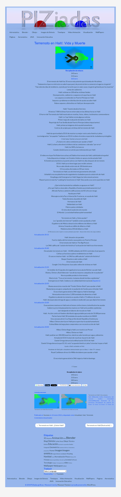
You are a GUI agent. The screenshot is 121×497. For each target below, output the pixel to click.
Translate (60, 474)
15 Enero (74, 76)
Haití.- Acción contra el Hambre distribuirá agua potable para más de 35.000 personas (74, 313)
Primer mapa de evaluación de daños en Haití (74, 120)
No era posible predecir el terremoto (74, 275)
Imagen (58, 450)
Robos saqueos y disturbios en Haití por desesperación (74, 103)
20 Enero (74, 383)
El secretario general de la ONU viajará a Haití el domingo (74, 292)
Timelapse (61, 32)
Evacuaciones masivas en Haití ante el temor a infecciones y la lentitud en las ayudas (74, 305)
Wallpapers (58, 466)
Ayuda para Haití (74, 193)
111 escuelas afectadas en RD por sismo (74, 169)
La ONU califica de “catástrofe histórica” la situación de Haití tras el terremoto (74, 245)
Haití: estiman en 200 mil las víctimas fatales (74, 92)
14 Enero (74, 73)
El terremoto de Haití (74, 262)
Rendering (62, 459)
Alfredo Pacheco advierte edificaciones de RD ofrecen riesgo (74, 191)
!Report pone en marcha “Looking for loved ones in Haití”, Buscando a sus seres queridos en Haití (74, 180)
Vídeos (70, 463)
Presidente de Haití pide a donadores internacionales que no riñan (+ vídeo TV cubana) (74, 349)
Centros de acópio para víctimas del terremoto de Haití (74, 128)
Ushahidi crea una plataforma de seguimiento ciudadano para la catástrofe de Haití (74, 174)
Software (74, 460)
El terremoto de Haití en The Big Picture (74, 243)
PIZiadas (47, 460)
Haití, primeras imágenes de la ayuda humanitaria (74, 125)
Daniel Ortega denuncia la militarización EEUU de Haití (74, 340)
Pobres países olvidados (74, 207)
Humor (52, 451)
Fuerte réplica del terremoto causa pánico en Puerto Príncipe (74, 240)
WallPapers (100, 32)
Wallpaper (48, 465)
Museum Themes (63, 485)
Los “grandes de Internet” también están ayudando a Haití (74, 221)
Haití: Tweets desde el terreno (74, 109)
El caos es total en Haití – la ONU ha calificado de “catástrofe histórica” (74, 256)
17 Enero (74, 366)
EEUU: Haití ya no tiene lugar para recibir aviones (74, 163)
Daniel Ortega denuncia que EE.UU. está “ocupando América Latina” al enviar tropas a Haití (74, 343)
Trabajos (54, 463)
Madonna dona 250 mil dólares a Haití (74, 229)
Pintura (72, 457)
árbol (65, 466)
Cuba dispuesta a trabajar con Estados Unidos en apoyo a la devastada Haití (74, 158)
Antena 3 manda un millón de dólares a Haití (74, 226)
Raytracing (52, 459)
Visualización (88, 32)
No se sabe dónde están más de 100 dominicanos (74, 166)
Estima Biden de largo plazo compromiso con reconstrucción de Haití (74, 324)
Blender (25, 32)
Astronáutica (14, 32)
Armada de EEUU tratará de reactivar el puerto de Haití (74, 338)
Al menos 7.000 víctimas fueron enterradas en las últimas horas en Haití (74, 112)
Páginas (12, 37)
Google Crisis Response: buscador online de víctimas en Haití (74, 264)
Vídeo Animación (74, 32)
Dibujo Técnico (69, 441)
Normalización (60, 457)
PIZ (75, 456)
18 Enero (74, 380)
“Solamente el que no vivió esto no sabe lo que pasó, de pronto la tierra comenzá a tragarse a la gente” (74, 84)
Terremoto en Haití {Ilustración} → (99, 425)
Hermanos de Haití (74, 202)
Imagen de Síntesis (48, 32)
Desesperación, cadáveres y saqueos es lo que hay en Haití (74, 95)
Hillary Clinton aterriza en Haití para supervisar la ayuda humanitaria (74, 321)
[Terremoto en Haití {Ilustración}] (46, 401)
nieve (53, 456)
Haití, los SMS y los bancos (74, 147)
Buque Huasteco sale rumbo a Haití (74, 259)
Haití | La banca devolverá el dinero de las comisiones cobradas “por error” (74, 144)
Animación (57, 438)
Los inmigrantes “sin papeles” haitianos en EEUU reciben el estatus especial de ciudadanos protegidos (74, 136)
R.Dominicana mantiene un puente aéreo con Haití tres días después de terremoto (74, 161)
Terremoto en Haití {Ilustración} (43, 409)
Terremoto (89, 415)
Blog (46, 441)
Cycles (57, 441)
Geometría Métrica (63, 447)
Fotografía (46, 447)
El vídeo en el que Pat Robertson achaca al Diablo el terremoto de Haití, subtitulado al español (74, 155)
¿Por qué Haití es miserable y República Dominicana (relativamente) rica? (74, 188)
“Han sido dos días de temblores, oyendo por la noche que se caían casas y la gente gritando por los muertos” (74, 87)
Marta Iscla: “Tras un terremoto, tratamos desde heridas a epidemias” (74, 278)
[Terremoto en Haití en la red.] (73, 401)
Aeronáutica (22, 37)
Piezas (67, 457)
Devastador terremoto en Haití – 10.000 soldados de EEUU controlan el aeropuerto (74, 251)
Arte (64, 438)
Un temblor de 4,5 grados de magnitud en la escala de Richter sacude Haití (74, 270)
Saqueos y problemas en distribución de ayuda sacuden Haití (74, 100)
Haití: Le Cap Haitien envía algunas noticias (74, 117)
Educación (53, 444)
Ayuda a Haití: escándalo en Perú (74, 346)
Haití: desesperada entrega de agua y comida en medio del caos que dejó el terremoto (74, 300)
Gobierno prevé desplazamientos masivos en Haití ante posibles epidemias (74, 308)
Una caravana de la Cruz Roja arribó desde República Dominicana (74, 319)
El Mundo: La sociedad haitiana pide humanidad (74, 212)
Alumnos (49, 438)
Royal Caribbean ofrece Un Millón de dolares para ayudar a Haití (74, 352)
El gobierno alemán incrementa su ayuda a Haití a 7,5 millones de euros (74, 297)
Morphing (70, 454)
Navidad (47, 456)
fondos (71, 444)
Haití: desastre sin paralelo (74, 237)
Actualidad (78, 415)
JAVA (32, 37)
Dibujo (34, 32)
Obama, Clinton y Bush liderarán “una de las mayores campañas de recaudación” (74, 273)
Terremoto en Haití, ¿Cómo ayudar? (74, 218)
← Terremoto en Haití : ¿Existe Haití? (50, 425)
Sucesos (46, 415)
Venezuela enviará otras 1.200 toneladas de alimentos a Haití (74, 294)
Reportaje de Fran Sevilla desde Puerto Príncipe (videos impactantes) (74, 122)
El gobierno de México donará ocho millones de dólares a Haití (74, 223)
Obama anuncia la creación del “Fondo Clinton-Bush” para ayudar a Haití (74, 286)
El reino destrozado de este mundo (74, 210)
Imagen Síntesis (56, 454)
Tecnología (48, 463)
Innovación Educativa (45, 37)
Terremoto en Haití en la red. (69, 409)
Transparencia (60, 463)
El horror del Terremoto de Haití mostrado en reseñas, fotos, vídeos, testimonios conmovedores (74, 114)
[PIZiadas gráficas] (60, 18)
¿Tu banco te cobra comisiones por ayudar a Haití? (74, 142)
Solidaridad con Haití (74, 204)
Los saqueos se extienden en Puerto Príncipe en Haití (74, 98)
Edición (46, 444)
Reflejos (57, 460)
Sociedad (68, 460)
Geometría (54, 447)
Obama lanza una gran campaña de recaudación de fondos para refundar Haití (74, 289)
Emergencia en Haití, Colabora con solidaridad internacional (70, 281)
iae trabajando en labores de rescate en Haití (74, 311)
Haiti (84, 415)
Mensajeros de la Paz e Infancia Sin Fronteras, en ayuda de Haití (74, 196)
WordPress (91, 485)
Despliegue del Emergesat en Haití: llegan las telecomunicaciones (74, 177)
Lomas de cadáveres (74, 90)
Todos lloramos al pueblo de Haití (74, 199)
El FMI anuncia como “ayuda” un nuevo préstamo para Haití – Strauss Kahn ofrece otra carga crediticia (74, 232)
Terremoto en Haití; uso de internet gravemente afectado (74, 172)
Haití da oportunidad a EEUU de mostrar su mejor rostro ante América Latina (74, 133)
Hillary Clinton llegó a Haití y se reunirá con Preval (74, 330)
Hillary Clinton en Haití (74, 332)
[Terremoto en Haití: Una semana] (101, 399)
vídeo (66, 463)
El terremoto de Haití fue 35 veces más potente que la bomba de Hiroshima (74, 81)
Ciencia (51, 441)
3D (45, 438)
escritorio (60, 444)
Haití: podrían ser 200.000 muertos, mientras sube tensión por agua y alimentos (74, 335)
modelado (63, 454)
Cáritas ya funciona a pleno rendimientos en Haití (74, 254)
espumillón (66, 444)
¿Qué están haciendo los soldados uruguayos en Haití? (74, 185)
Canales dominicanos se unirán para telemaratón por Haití (74, 150)
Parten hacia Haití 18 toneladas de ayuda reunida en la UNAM (74, 316)
